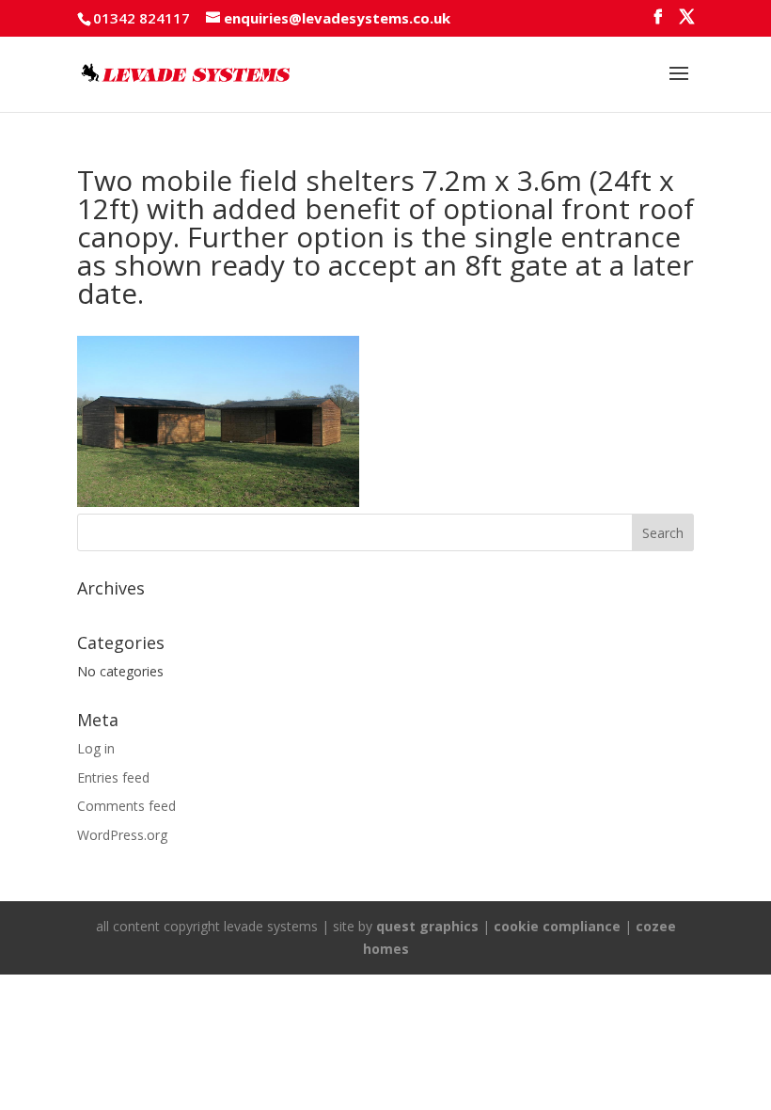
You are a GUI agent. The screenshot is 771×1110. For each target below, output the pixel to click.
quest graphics (427, 926)
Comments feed (126, 806)
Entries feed (113, 777)
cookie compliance (557, 926)
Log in (96, 748)
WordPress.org (122, 835)
